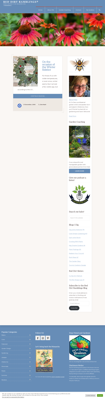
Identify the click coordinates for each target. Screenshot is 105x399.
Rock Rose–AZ (73, 257)
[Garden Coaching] (79, 142)
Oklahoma (5, 362)
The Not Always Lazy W (76, 280)
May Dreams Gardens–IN (77, 245)
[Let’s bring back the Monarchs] (44, 372)
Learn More (79, 171)
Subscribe (74, 308)
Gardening (5, 353)
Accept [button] (100, 395)
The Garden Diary (75, 261)
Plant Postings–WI (75, 249)
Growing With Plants (76, 241)
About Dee (73, 100)
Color (3, 339)
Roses (3, 371)
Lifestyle (4, 357)
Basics (3, 335)
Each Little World (74, 237)
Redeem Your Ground (76, 253)
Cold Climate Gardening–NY (78, 233)
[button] (99, 10)
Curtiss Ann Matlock (75, 276)
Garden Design (6, 348)
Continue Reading (41, 96)
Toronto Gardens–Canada (77, 265)
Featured (4, 344)
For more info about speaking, (49, 376)
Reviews (4, 380)
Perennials (5, 366)
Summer (4, 375)
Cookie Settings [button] (90, 395)
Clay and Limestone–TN (76, 230)
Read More (72, 116)
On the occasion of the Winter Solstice (48, 65)
